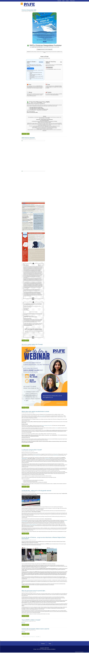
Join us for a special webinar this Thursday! (32, 344)
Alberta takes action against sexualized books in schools (35, 411)
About (63, 0)
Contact (67, 0)
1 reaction (23, 340)
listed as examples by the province (47, 425)
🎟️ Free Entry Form (49, 67)
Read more (23, 622)
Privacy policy (72, 0)
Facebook (43, 643)
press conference (42, 415)
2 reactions (24, 133)
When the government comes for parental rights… (34, 590)
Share (28, 133)
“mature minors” (24, 458)
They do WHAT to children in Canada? (31, 620)
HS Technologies (86, 651)
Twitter (50, 643)
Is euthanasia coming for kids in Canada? (32, 449)
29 (38, 636)
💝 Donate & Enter (30, 68)
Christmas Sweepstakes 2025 (29, 10)
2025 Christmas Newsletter (28, 137)
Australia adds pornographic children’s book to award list (35, 629)
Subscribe (59, 0)
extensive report (47, 458)
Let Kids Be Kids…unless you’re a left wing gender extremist (36, 490)
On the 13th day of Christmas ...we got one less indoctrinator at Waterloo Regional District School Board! (44, 538)
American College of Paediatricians (31, 524)
